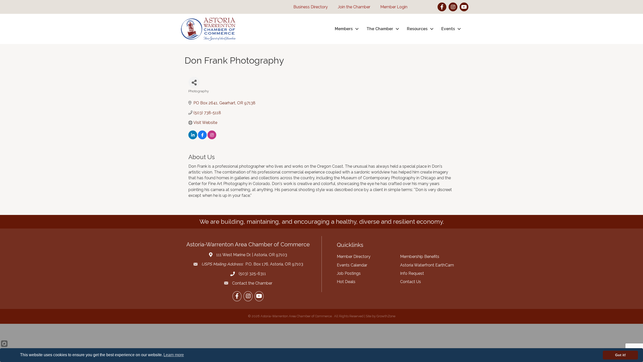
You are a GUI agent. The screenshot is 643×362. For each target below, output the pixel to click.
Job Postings (349, 273)
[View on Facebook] (202, 137)
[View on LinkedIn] (192, 137)
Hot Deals (346, 281)
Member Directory (353, 256)
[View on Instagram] (211, 137)
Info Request (412, 273)
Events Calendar (352, 265)
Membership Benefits (419, 256)
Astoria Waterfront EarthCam (427, 265)
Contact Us (410, 281)
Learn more (174, 355)
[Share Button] (194, 82)
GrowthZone (386, 316)
